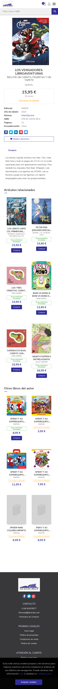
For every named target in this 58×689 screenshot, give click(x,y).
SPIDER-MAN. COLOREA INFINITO (16, 529)
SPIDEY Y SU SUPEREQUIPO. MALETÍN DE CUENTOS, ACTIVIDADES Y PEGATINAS (16, 473)
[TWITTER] (29, 596)
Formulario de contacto (29, 617)
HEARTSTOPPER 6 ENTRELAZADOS (41, 358)
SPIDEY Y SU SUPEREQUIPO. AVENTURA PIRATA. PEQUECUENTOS (41, 420)
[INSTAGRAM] (34, 596)
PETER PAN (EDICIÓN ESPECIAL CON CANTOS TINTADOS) (41, 228)
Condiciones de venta (29, 639)
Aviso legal (29, 631)
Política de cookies (29, 643)
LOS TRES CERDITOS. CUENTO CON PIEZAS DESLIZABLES (16, 289)
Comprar (16, 250)
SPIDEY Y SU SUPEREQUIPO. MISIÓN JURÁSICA (41, 473)
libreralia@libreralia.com (29, 612)
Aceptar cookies (28, 682)
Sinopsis (12, 150)
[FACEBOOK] (24, 596)
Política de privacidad (29, 635)
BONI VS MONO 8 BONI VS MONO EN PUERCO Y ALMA (41, 294)
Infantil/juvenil (27, 115)
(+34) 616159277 (29, 608)
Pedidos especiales (29, 657)
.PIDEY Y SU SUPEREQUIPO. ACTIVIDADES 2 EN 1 (41, 529)
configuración (44, 673)
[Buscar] (55, 11)
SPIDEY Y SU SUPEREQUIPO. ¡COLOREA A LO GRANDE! (16, 420)
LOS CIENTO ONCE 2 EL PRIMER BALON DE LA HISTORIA (16, 230)
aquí (21, 673)
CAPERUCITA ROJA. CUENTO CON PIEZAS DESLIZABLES (16, 352)
